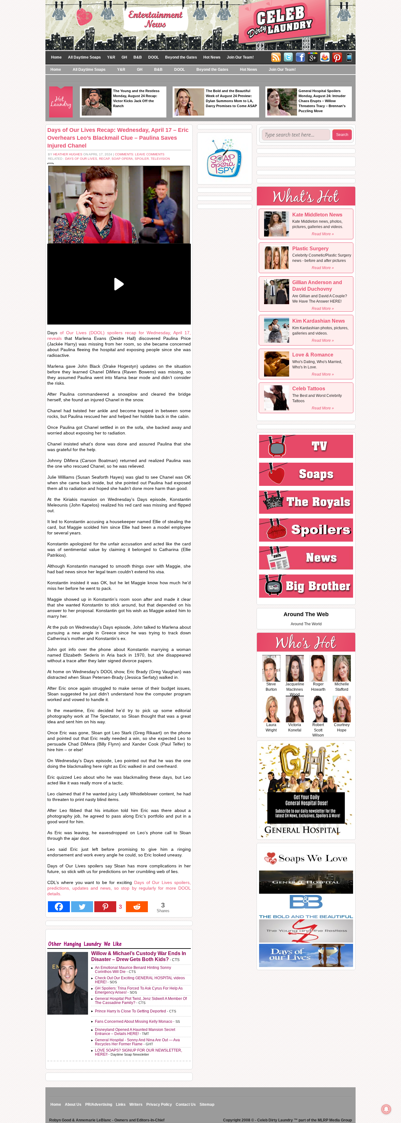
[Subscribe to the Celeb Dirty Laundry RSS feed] (276, 57)
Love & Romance (312, 354)
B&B (137, 57)
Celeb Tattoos (308, 388)
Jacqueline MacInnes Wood (294, 689)
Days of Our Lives (81, 158)
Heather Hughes (67, 154)
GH (124, 57)
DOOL (153, 57)
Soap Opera (122, 158)
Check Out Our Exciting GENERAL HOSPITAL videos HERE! (140, 980)
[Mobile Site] (349, 57)
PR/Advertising (98, 1104)
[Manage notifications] (386, 1109)
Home (56, 57)
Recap (104, 158)
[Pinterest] (337, 57)
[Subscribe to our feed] (325, 57)
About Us (73, 1104)
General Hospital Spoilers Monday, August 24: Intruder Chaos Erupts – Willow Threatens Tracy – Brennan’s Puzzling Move (322, 101)
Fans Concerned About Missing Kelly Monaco (133, 1021)
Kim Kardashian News (318, 321)
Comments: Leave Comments (139, 154)
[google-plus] (312, 57)
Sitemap (207, 1104)
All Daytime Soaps (84, 57)
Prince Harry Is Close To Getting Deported (130, 1011)
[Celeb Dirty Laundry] (200, 25)
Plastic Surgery (310, 248)
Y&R (111, 57)
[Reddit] (137, 906)
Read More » (323, 234)
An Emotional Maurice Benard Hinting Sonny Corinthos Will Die (133, 969)
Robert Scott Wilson (318, 730)
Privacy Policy (159, 1104)
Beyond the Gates (181, 57)
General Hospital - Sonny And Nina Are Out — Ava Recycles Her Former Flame (137, 1042)
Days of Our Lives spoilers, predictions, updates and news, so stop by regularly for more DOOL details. (119, 888)
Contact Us (186, 1104)
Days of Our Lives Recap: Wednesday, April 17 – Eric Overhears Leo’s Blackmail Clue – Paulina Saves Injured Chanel (118, 138)
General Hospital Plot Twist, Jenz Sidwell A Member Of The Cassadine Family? (141, 1000)
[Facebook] (300, 57)
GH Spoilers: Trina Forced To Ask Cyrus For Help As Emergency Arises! (139, 990)
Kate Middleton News (317, 214)
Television (160, 158)
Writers (136, 1104)
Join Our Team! (240, 57)
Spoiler (142, 158)
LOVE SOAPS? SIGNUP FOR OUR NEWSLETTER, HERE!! (138, 1052)
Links (121, 1104)
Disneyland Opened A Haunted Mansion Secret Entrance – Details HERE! (135, 1031)
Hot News (212, 57)
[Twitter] (288, 57)
